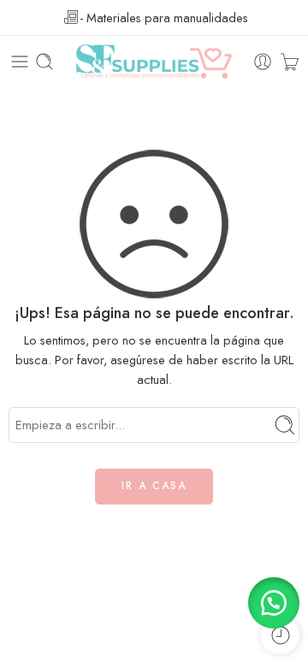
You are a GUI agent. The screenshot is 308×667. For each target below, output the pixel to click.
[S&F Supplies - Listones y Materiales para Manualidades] (153, 61)
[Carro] (289, 61)
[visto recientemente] (280, 635)
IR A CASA (154, 485)
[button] (273, 603)
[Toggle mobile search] (44, 61)
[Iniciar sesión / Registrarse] (262, 61)
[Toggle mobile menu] (20, 61)
